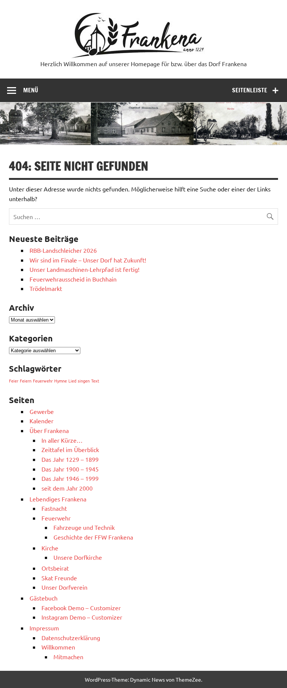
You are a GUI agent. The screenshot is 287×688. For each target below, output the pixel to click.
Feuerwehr (43, 381)
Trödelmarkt (46, 288)
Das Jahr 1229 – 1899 (70, 459)
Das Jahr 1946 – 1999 (70, 478)
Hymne (60, 381)
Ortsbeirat (55, 568)
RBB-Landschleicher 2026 (63, 250)
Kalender (41, 420)
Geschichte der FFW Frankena (93, 537)
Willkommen (58, 647)
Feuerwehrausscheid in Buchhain (73, 279)
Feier (13, 381)
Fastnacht (54, 508)
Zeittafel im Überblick (70, 449)
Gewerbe (42, 411)
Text (95, 381)
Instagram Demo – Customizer (81, 617)
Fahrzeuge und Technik (84, 527)
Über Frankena (49, 430)
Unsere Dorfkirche (77, 557)
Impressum (44, 628)
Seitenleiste (249, 90)
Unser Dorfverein (64, 587)
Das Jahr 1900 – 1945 (70, 469)
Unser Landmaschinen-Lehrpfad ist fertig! (84, 269)
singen (84, 381)
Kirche (49, 548)
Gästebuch (44, 598)
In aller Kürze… (62, 440)
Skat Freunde (59, 577)
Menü (30, 90)
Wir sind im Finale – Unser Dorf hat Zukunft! (88, 260)
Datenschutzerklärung (70, 637)
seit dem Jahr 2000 (67, 488)
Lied (72, 381)
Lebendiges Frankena (58, 499)
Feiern (25, 381)
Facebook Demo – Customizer (81, 607)
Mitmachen (68, 656)
